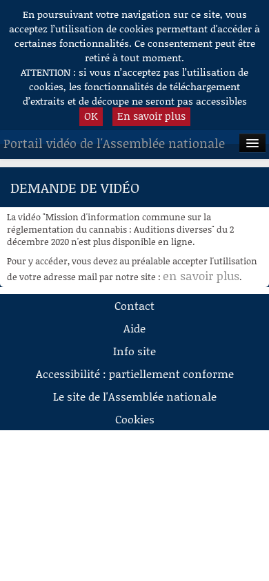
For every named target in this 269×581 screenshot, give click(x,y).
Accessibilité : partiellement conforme (135, 373)
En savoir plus (151, 115)
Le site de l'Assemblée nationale (135, 396)
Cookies (135, 419)
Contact (134, 305)
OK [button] (91, 115)
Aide (134, 328)
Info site (134, 351)
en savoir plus (201, 275)
